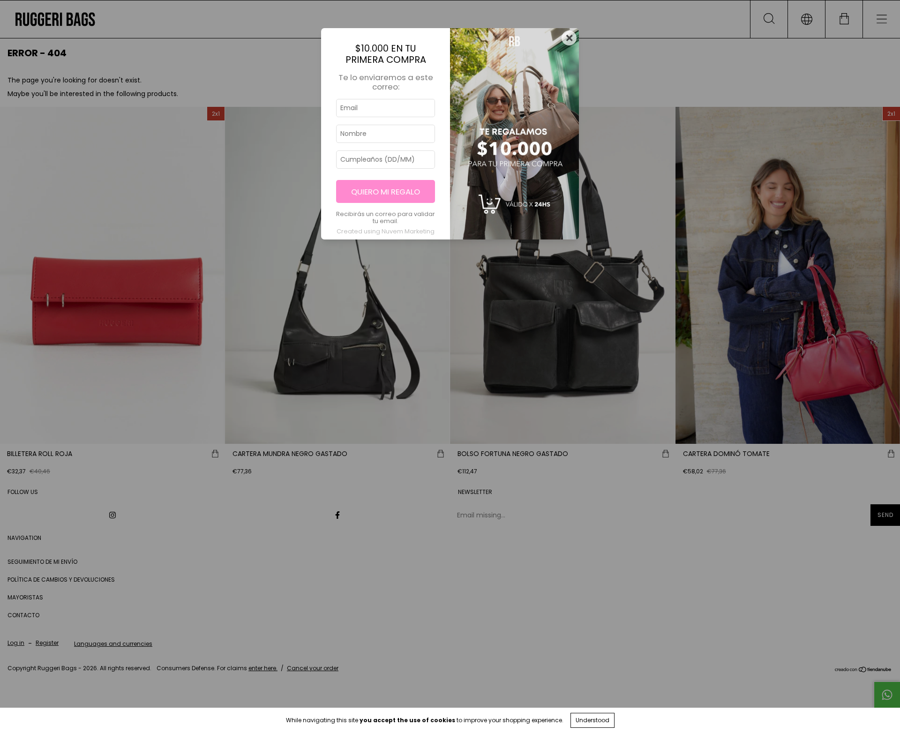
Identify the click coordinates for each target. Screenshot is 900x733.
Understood (592, 720)
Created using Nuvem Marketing (386, 231)
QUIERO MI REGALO (385, 191)
